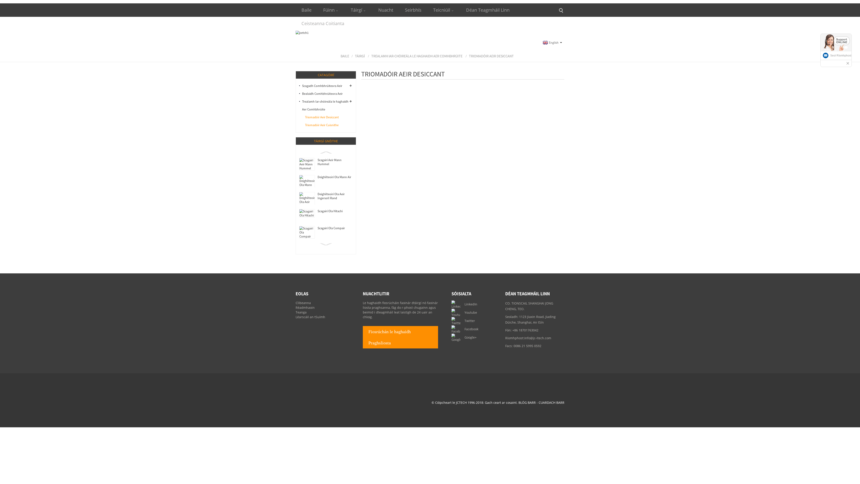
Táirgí (356, 10)
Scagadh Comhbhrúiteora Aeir (322, 86)
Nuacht (385, 10)
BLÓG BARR (527, 402)
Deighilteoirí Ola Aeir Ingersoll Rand (331, 196)
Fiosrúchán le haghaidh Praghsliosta (389, 337)
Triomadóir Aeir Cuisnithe (322, 125)
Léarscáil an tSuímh (310, 317)
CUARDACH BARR (551, 402)
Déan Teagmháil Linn (488, 10)
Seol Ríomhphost (840, 55)
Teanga (301, 312)
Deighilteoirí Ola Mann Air (334, 177)
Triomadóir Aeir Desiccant (491, 56)
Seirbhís (413, 10)
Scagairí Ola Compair (331, 228)
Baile (306, 10)
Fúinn (329, 10)
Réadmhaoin (305, 307)
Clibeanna (303, 303)
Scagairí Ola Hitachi (330, 211)
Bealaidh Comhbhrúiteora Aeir (322, 94)
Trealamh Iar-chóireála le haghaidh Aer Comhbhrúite (416, 56)
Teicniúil (441, 10)
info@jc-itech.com (537, 338)
